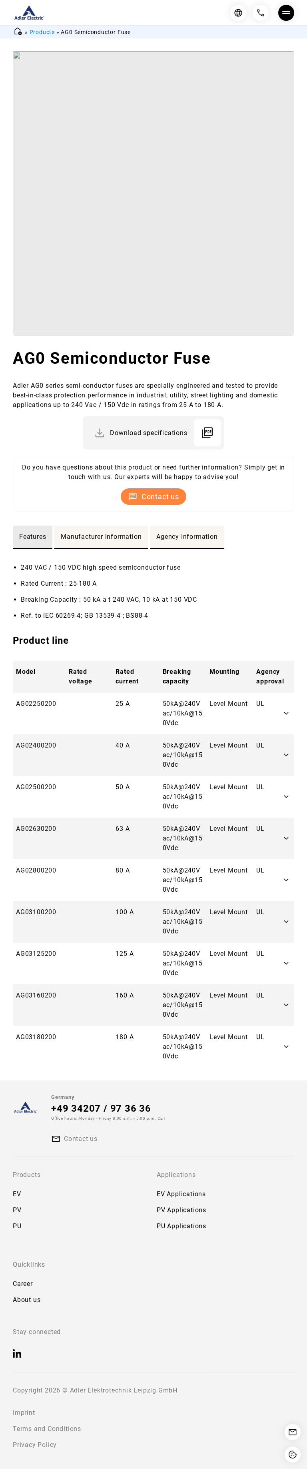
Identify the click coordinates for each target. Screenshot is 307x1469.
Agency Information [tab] (186, 536)
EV (17, 1194)
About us (26, 1300)
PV (17, 1210)
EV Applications (181, 1194)
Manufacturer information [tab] (101, 536)
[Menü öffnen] (286, 13)
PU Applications (181, 1226)
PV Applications (181, 1210)
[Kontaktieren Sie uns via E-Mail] (293, 1432)
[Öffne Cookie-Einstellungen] (293, 1455)
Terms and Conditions (47, 1429)
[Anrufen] (261, 13)
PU (17, 1226)
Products (42, 32)
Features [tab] (32, 536)
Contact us (160, 496)
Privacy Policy (35, 1445)
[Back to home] (29, 12)
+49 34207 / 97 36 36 (101, 1108)
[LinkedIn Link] (17, 1354)
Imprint (24, 1413)
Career (23, 1284)
